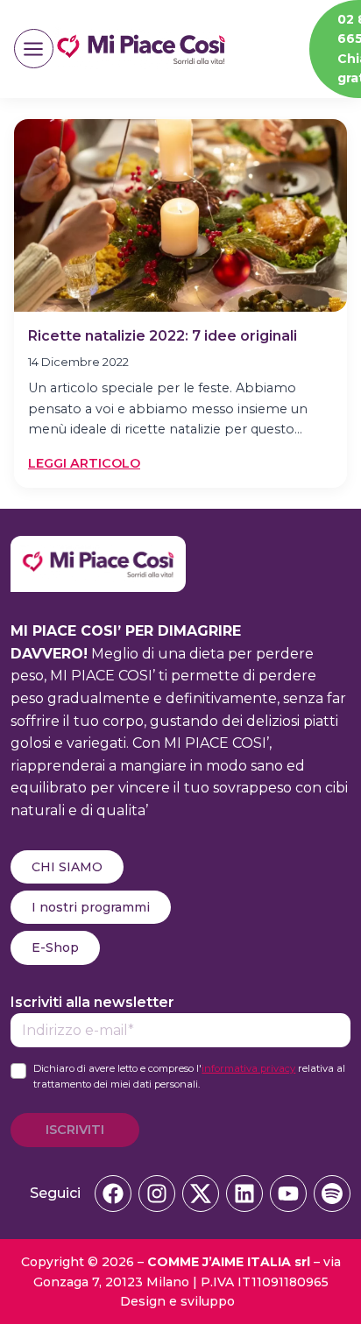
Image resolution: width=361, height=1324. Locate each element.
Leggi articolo (84, 464)
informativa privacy (248, 1068)
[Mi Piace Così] (98, 547)
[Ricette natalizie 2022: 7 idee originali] (180, 215)
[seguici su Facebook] (113, 1193)
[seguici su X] (200, 1193)
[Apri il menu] (33, 48)
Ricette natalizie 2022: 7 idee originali (162, 335)
